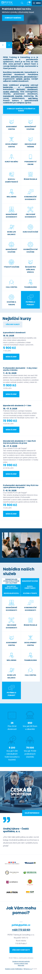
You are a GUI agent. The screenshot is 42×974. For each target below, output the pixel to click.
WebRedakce (19, 969)
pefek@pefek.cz (21, 925)
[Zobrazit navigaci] (37, 3)
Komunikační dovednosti (14, 332)
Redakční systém (10, 969)
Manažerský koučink (30, 581)
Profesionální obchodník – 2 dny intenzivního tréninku (20, 369)
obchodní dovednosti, (27, 89)
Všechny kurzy (13, 324)
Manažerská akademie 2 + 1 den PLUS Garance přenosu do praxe (19, 442)
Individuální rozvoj (11, 593)
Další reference (32, 813)
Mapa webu (21, 965)
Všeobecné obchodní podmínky (21, 961)
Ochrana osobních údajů (21, 963)
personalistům (30, 77)
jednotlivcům (17, 77)
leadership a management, (20, 87)
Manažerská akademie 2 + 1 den (17, 405)
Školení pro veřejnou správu (11, 587)
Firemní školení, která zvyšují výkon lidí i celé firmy (11, 581)
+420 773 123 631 (21, 929)
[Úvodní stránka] (7, 3)
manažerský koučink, (13, 96)
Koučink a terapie (30, 593)
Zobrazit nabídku (13, 18)
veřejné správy (23, 79)
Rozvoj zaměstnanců (29, 587)
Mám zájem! (11, 357)
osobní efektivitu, (11, 91)
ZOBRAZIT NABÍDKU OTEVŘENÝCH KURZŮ (21, 109)
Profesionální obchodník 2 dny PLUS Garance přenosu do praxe (21, 486)
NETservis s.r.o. (28, 969)
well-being (33, 98)
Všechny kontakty (21, 950)
